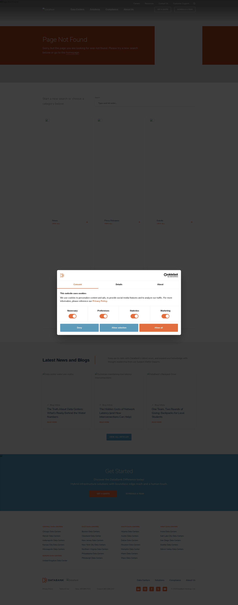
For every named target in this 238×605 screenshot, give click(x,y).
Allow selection (119, 327)
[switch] (103, 316)
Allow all (159, 327)
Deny (79, 327)
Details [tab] (119, 284)
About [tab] (160, 284)
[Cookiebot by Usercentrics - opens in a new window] (166, 275)
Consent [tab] (78, 284)
